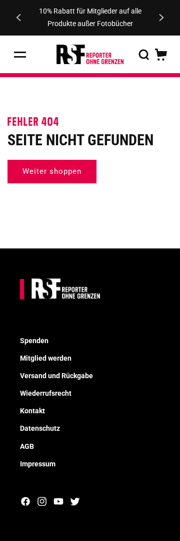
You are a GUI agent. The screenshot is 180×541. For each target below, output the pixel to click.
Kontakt (32, 411)
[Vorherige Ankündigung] (19, 18)
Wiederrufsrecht (46, 393)
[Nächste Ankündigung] (161, 18)
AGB (27, 446)
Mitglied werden (46, 358)
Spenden (34, 341)
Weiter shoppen (52, 171)
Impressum (38, 464)
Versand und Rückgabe (56, 376)
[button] (20, 55)
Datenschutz (40, 428)
